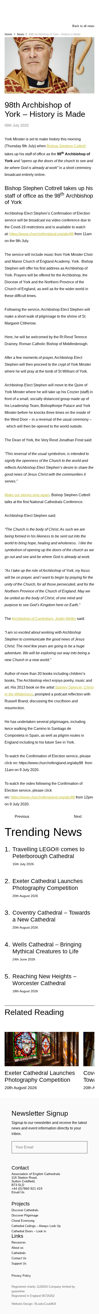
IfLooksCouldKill (45, 1304)
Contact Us (19, 1258)
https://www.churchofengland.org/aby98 (41, 234)
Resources (19, 1242)
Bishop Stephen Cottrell (66, 146)
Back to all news (83, 26)
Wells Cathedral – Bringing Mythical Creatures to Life (47, 947)
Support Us (19, 1263)
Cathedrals (19, 1253)
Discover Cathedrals (25, 1210)
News (20, 34)
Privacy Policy (21, 1275)
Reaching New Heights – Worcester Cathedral (44, 979)
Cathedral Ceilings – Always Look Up (36, 1226)
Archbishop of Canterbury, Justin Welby (44, 619)
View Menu (91, 7)
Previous (22, 816)
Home (8, 34)
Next (78, 816)
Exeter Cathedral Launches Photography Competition (47, 884)
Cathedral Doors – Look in (29, 1231)
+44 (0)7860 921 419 (27, 1188)
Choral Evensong (23, 1220)
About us (17, 1247)
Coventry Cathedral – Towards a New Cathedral (51, 916)
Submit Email (80, 1147)
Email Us (18, 1192)
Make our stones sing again (27, 495)
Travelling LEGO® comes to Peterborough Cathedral (48, 852)
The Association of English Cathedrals (22, 16)
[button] (29, 1028)
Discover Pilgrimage (25, 1215)
